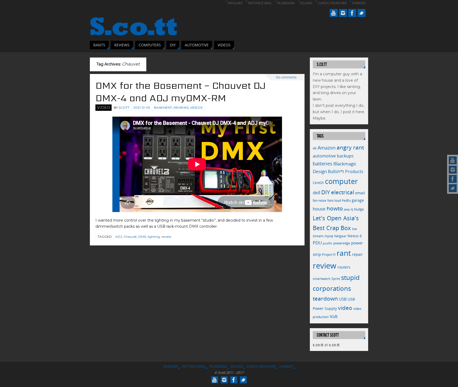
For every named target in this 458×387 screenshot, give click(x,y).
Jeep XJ (348, 209)
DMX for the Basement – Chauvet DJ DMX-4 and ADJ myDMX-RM (180, 92)
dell (316, 193)
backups (345, 156)
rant (344, 253)
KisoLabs (235, 3)
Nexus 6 (354, 235)
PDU (317, 243)
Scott (123, 107)
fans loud (334, 200)
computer (341, 181)
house (319, 208)
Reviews (181, 107)
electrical (342, 192)
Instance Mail (260, 3)
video (345, 307)
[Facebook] (453, 179)
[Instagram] (453, 170)
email (360, 192)
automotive (324, 156)
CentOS (318, 183)
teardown (325, 298)
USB (343, 299)
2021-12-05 (141, 107)
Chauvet (130, 237)
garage (358, 200)
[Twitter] (453, 188)
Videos (196, 107)
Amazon (327, 147)
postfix (327, 243)
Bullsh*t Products (345, 171)
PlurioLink (286, 3)
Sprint (335, 278)
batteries (322, 163)
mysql (328, 236)
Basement (163, 107)
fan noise (319, 200)
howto (335, 208)
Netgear (340, 236)
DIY (325, 192)
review (166, 237)
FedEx (346, 200)
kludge (359, 209)
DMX (142, 237)
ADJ (118, 237)
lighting (154, 237)
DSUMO (306, 3)
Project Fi (329, 254)
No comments (286, 77)
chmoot (359, 3)
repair (357, 254)
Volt (334, 316)
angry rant (350, 147)
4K (314, 148)
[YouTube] (453, 160)
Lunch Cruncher (332, 3)
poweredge (341, 243)
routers (343, 267)
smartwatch (321, 278)
